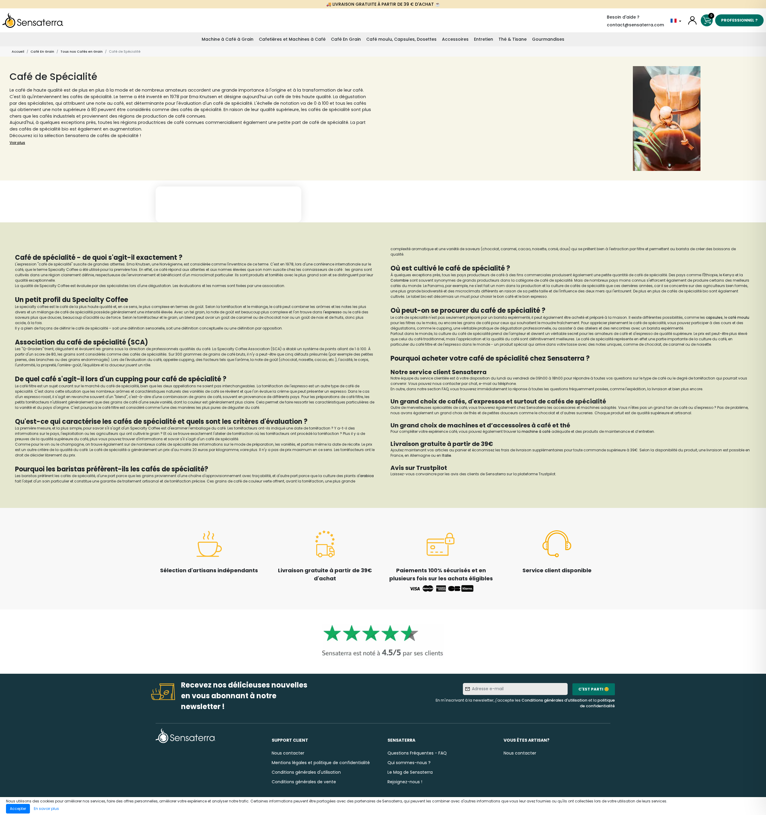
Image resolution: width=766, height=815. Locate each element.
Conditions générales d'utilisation (554, 700)
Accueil (18, 51)
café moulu (738, 317)
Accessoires (455, 39)
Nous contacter (288, 753)
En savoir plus (46, 808)
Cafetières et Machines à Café (292, 39)
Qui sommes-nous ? (409, 763)
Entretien (483, 39)
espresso (333, 312)
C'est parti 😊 (593, 689)
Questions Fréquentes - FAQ (417, 753)
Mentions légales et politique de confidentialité (321, 763)
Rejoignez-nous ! (404, 782)
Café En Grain (346, 39)
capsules (714, 317)
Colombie (400, 280)
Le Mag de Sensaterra (410, 772)
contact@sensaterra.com (635, 25)
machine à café (536, 431)
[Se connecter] (692, 20)
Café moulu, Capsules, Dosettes (401, 39)
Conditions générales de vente (304, 782)
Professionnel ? (739, 20)
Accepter (18, 808)
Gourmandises (548, 39)
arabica (367, 475)
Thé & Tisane (512, 39)
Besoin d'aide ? (623, 17)
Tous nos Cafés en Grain (81, 51)
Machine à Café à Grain (227, 39)
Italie (446, 455)
